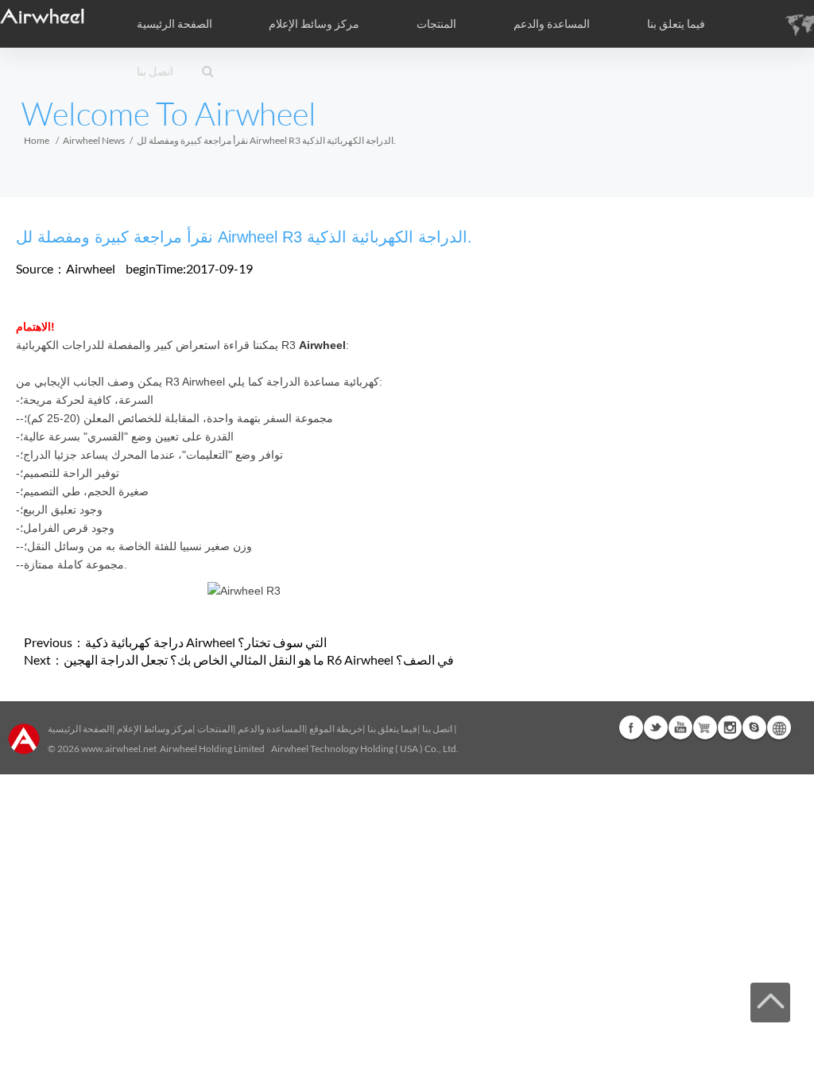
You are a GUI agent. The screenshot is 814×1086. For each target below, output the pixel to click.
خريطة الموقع (335, 729)
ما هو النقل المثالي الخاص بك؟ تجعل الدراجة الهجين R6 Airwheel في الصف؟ (259, 659)
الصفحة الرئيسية (174, 23)
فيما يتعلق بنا (392, 729)
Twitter (656, 727)
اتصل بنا (155, 71)
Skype (754, 727)
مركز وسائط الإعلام (154, 729)
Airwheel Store (705, 727)
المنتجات (436, 23)
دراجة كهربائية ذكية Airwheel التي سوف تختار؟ (206, 642)
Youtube (680, 727)
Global (779, 727)
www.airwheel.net (119, 748)
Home (36, 140)
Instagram (730, 727)
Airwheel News (94, 140)
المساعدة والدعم (552, 23)
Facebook (631, 727)
